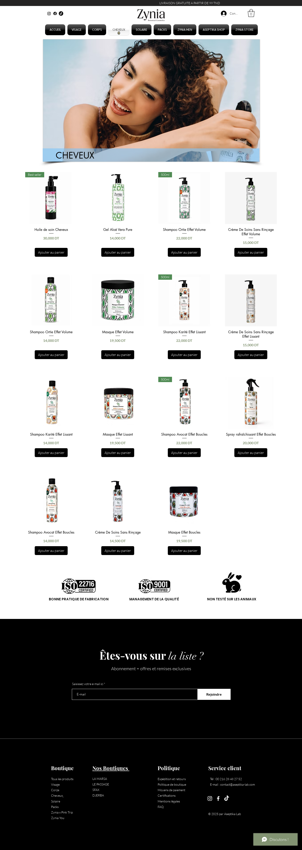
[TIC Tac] (61, 13)
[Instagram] (49, 13)
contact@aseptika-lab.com (237, 784)
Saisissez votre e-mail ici (87, 683)
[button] (251, 13)
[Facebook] (55, 13)
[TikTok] (227, 798)
